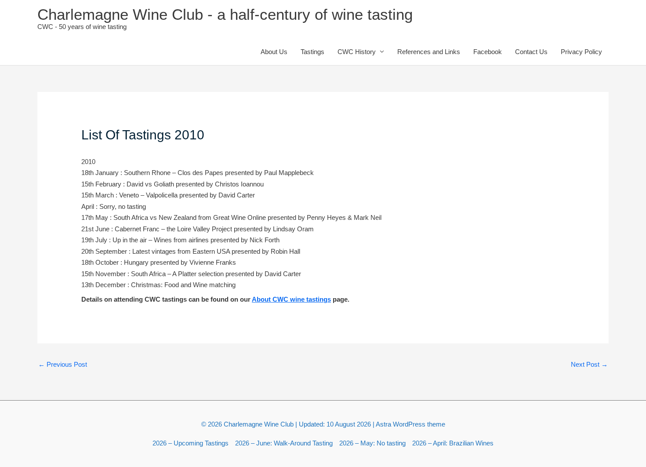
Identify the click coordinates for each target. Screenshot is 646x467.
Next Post (589, 364)
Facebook (487, 51)
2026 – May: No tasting (372, 443)
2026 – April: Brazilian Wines (453, 443)
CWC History (357, 51)
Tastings (312, 51)
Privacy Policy (581, 51)
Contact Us (531, 51)
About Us (274, 51)
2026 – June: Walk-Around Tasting (284, 443)
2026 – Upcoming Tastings (190, 443)
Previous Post (62, 364)
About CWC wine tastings (291, 299)
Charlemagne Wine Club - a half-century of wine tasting (225, 14)
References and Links (428, 51)
